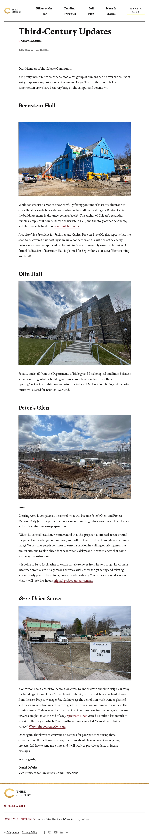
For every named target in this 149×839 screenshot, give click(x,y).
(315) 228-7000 (84, 819)
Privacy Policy (29, 832)
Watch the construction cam (47, 726)
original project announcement (73, 580)
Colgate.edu (13, 832)
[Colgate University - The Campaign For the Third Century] (20, 11)
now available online (67, 226)
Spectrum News (77, 716)
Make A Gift (136, 10)
